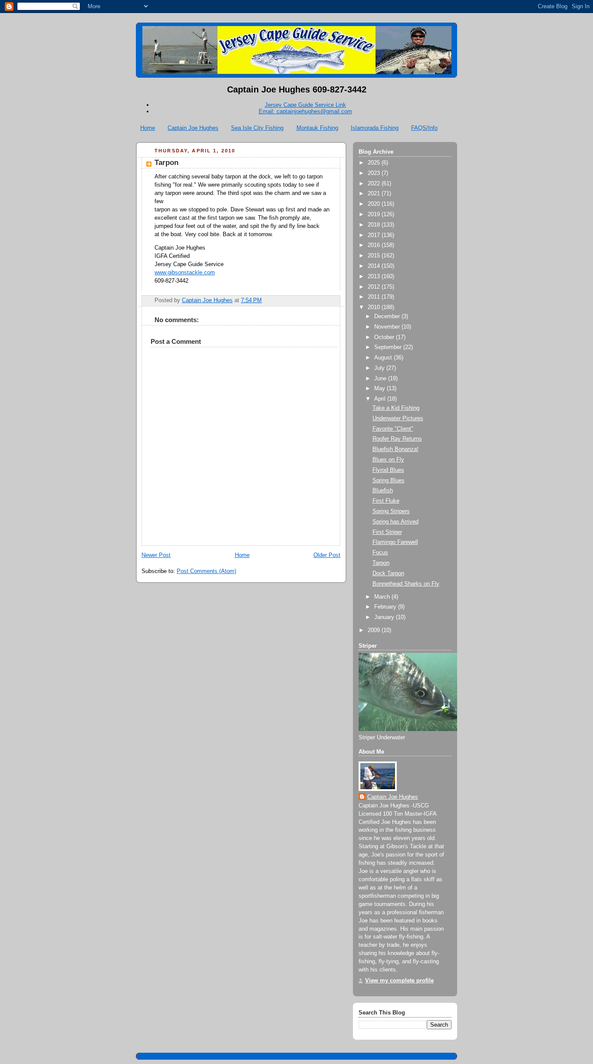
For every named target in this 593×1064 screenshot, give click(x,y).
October (385, 337)
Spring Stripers (391, 511)
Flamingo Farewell (395, 542)
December (388, 316)
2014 (375, 266)
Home (147, 128)
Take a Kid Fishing (395, 408)
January (385, 617)
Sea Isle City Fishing (257, 128)
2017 (375, 235)
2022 (375, 184)
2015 (375, 256)
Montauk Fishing (317, 128)
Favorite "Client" (392, 429)
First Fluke (385, 501)
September (388, 347)
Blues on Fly (388, 460)
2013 (375, 276)
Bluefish (382, 491)
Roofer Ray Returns (397, 439)
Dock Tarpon (388, 573)
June (381, 379)
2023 (375, 173)
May (380, 388)
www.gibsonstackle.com (185, 273)
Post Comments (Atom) (206, 571)
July (380, 368)
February (386, 607)
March (383, 597)
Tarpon (380, 563)
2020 (375, 204)
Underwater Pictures (397, 418)
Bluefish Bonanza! (395, 449)
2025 (375, 163)
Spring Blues (388, 481)
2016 (375, 245)
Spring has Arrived (395, 522)
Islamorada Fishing (375, 128)
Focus (380, 553)
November (388, 327)
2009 (375, 630)
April (380, 399)
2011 (375, 297)
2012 (375, 287)
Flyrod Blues (388, 470)
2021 (375, 194)
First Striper (387, 532)
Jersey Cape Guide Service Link (305, 105)
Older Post (326, 555)
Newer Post (156, 555)
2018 (375, 225)
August (384, 358)
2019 (375, 214)
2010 (375, 307)
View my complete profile (399, 981)
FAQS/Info (424, 128)
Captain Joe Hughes (193, 128)
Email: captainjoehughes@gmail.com (305, 111)
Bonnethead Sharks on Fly (405, 584)
